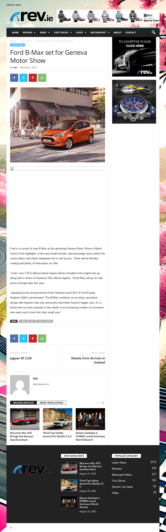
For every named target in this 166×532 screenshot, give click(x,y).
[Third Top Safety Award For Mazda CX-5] (57, 419)
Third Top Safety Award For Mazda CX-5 (57, 434)
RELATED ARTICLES (23, 402)
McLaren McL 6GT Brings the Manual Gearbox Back (21, 436)
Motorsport (98, 32)
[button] (153, 32)
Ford (40, 321)
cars (32, 321)
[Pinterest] (33, 78)
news (48, 321)
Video (79, 32)
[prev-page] (98, 403)
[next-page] (103, 403)
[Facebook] (14, 78)
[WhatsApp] (42, 78)
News (43, 32)
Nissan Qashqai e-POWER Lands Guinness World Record (90, 436)
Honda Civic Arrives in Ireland (88, 360)
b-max (23, 321)
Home (15, 32)
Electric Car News (122, 486)
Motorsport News (122, 474)
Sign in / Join (13, 4)
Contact (130, 32)
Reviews (27, 32)
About (117, 32)
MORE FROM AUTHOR (51, 402)
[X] (23, 78)
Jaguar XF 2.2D (21, 358)
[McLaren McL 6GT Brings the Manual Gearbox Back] (24, 419)
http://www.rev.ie (41, 384)
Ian (15, 67)
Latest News (26, 40)
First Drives (61, 32)
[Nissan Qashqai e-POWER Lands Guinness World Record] (90, 419)
